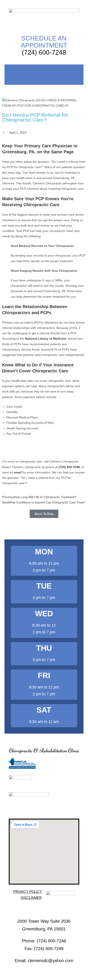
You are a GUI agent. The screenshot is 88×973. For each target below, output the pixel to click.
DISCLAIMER (31, 898)
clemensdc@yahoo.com (50, 960)
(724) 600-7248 (44, 52)
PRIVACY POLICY (27, 892)
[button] (44, 73)
